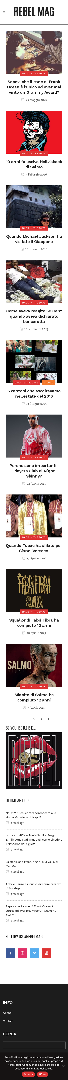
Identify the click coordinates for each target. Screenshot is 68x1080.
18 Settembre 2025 (36, 329)
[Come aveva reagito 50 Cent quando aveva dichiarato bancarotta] (34, 281)
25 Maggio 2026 (36, 100)
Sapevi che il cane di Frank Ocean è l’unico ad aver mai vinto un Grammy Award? (34, 87)
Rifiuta (42, 1074)
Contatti (8, 1021)
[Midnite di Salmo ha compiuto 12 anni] (34, 665)
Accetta (28, 1074)
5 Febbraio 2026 (36, 175)
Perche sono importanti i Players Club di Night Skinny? (33, 470)
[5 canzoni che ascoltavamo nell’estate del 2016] (34, 361)
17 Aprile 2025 (36, 558)
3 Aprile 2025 (36, 708)
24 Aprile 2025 (36, 484)
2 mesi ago (17, 823)
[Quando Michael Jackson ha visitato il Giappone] (34, 206)
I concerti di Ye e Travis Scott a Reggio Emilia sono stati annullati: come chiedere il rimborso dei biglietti (34, 839)
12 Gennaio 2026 (36, 249)
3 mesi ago (17, 850)
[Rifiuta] (63, 1066)
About (7, 1013)
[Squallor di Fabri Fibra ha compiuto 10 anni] (34, 590)
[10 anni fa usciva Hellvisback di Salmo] (34, 132)
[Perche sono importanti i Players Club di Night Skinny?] (34, 436)
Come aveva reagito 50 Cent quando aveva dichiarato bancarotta (34, 316)
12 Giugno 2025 (36, 404)
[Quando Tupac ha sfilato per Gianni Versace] (34, 515)
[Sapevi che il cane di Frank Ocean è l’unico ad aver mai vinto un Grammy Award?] (34, 52)
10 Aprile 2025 (36, 633)
